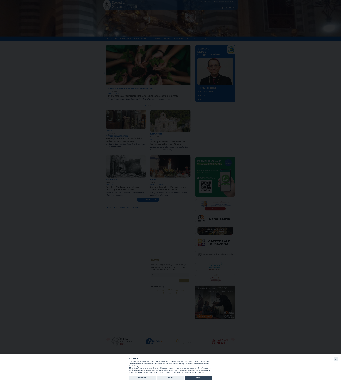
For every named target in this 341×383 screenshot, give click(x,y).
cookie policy (192, 372)
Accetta (198, 377)
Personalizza (142, 377)
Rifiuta (170, 377)
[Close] (336, 359)
